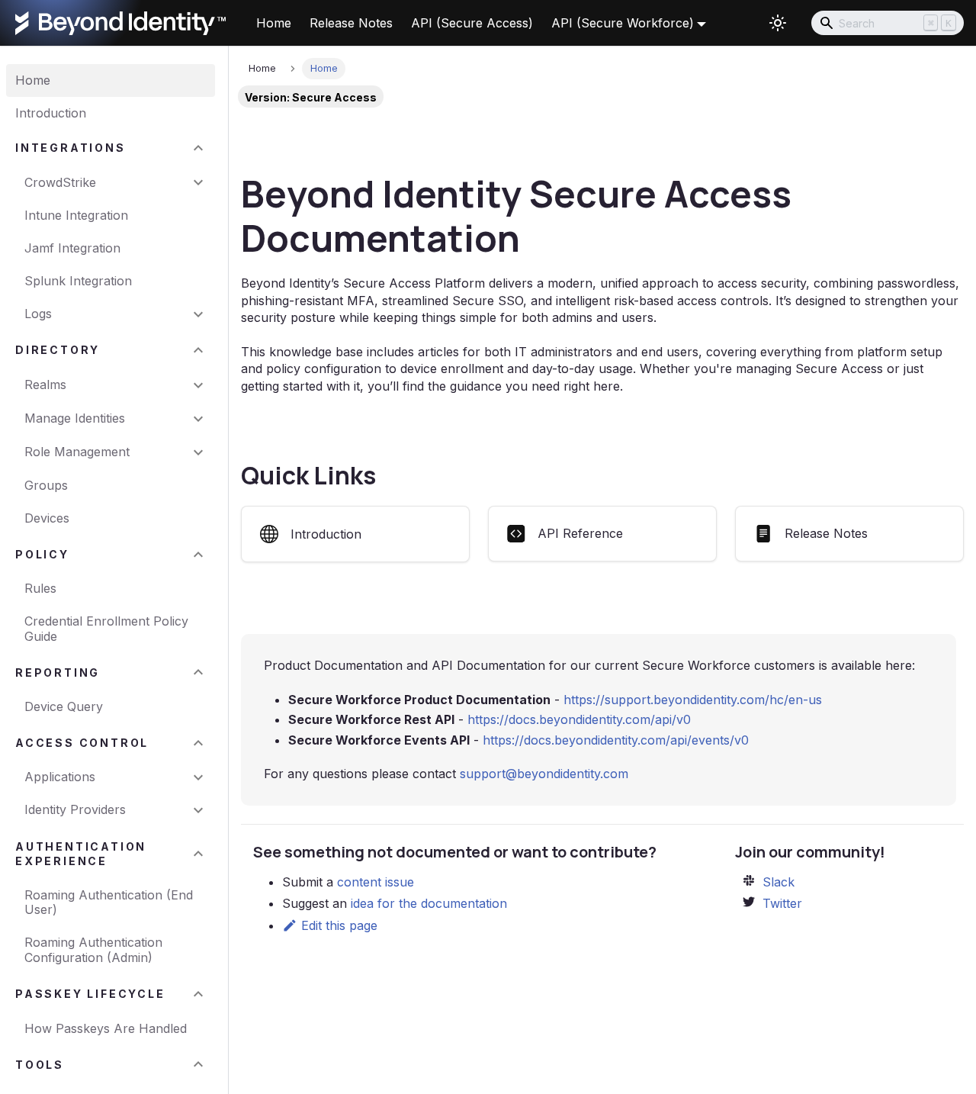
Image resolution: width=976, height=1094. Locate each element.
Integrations (70, 147)
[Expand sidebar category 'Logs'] (198, 314)
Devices (46, 518)
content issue (375, 882)
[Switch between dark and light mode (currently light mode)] (778, 23)
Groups (46, 485)
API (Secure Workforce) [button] (622, 23)
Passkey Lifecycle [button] (90, 993)
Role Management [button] (77, 451)
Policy (42, 554)
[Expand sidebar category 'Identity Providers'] (198, 809)
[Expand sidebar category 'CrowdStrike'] (198, 182)
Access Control (82, 742)
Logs (38, 313)
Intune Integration (76, 215)
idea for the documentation (429, 903)
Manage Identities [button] (74, 418)
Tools (39, 1064)
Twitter (782, 903)
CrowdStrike (60, 182)
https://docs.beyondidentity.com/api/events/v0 (616, 740)
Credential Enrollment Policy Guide (106, 628)
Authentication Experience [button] (80, 853)
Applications (59, 776)
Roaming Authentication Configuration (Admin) (93, 949)
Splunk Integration (78, 280)
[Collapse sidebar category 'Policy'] (198, 554)
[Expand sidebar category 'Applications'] (198, 777)
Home (273, 23)
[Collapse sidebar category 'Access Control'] (198, 743)
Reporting (57, 672)
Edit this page (339, 925)
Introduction (50, 113)
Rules (40, 588)
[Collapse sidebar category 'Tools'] (198, 1065)
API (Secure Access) (472, 23)
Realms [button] (45, 384)
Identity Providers (75, 809)
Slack (778, 882)
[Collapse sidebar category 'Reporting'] (198, 672)
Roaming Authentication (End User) (108, 902)
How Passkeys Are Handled (105, 1028)
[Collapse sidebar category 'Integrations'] (198, 148)
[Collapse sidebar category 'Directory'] (198, 350)
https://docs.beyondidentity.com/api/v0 (579, 719)
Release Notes (351, 23)
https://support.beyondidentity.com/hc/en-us (692, 699)
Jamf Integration (72, 248)
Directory (57, 350)
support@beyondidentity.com (544, 773)
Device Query (63, 706)
